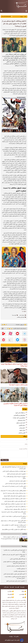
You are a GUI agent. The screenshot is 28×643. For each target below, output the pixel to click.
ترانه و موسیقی (21, 420)
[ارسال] (4, 325)
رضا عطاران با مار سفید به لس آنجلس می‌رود (16, 506)
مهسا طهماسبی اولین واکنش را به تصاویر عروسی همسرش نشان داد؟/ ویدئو (14, 562)
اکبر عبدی (10, 597)
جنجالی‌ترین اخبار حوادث (19, 418)
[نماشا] (3, 340)
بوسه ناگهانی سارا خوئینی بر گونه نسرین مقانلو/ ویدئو (14, 529)
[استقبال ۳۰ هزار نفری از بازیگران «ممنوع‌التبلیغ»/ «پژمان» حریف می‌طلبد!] (14, 354)
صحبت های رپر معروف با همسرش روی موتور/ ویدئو (14, 498)
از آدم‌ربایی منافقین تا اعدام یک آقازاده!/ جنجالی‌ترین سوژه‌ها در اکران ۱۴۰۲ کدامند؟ (15, 404)
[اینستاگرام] (24, 340)
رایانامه (26, 444)
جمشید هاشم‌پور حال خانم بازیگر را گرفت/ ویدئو (15, 496)
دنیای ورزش (22, 428)
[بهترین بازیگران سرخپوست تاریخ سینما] (14, 375)
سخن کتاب (6, 587)
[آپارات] (10, 334)
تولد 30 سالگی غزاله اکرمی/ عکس (17, 559)
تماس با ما (16, 636)
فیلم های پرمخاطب (21, 317)
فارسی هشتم (22, 433)
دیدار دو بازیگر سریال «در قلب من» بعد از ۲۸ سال (14, 493)
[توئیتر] (9, 328)
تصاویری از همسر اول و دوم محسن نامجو (16, 474)
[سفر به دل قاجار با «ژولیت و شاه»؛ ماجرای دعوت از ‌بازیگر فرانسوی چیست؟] (23, 538)
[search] (1, 11)
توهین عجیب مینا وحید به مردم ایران (17, 481)
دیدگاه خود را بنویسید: (23, 449)
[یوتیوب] (17, 334)
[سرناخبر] (20, 4)
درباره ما (11, 636)
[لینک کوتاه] (6, 325)
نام (26, 439)
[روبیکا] (10, 340)
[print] (2, 324)
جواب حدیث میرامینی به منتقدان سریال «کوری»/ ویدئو (13, 504)
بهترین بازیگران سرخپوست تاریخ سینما (18, 385)
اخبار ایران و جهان (20, 423)
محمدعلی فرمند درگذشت (19, 571)
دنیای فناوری (22, 425)
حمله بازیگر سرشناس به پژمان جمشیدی (16, 566)
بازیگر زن (10, 591)
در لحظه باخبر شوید (20, 413)
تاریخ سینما (14, 315)
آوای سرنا (17, 587)
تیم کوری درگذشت (21, 568)
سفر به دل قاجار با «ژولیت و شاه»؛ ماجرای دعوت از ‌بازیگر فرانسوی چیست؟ (10, 537)
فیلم (23, 597)
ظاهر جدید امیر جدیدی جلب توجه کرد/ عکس (15, 483)
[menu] (26, 11)
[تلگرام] (11, 328)
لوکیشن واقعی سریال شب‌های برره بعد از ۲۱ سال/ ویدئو (13, 490)
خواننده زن (21, 594)
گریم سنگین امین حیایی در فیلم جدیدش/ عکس (15, 501)
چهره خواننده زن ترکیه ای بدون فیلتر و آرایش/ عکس (14, 471)
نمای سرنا (12, 587)
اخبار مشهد (22, 430)
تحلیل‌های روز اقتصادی (19, 415)
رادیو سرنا (22, 587)
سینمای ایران (22, 315)
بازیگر (23, 591)
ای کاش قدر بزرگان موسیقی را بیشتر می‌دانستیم (15, 509)
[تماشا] (3, 334)
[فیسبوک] (7, 328)
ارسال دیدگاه (5, 460)
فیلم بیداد (10, 594)
